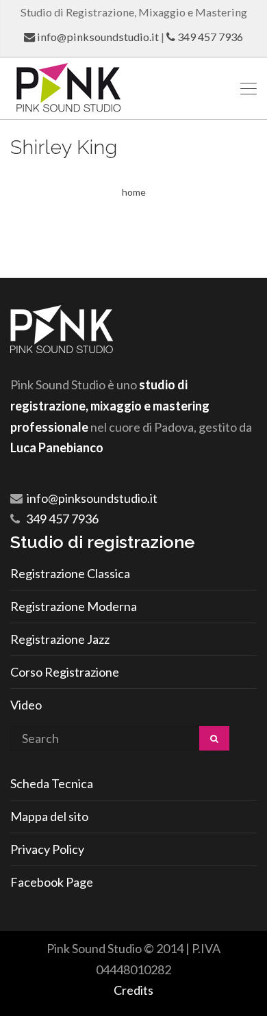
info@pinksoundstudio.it (98, 36)
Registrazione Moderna (73, 606)
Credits (133, 990)
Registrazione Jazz (60, 639)
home (134, 192)
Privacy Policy (47, 849)
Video (26, 704)
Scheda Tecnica (51, 783)
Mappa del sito (49, 816)
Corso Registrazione (64, 671)
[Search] (214, 738)
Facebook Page (51, 881)
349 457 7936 (210, 36)
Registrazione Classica (70, 573)
